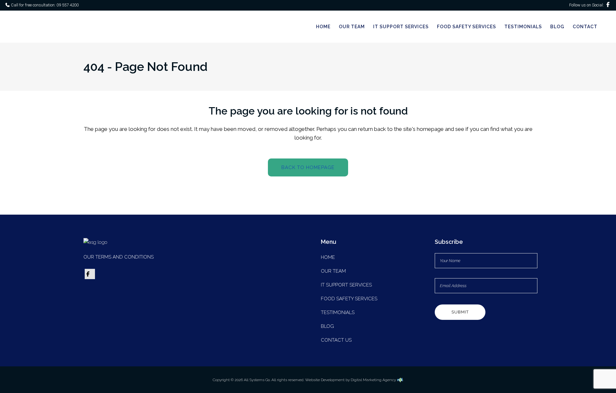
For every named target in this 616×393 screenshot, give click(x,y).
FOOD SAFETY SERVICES (349, 299)
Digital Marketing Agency (374, 380)
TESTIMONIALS (338, 312)
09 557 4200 (67, 5)
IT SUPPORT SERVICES (346, 285)
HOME (328, 257)
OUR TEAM (333, 271)
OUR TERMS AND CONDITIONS (118, 257)
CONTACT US (336, 340)
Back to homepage (308, 167)
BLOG (327, 326)
